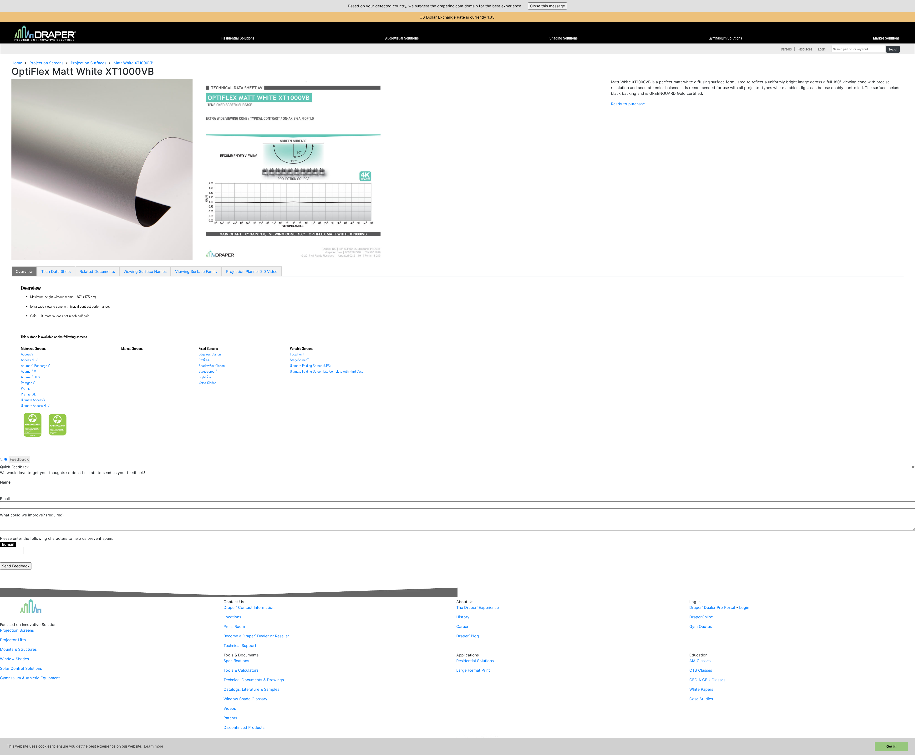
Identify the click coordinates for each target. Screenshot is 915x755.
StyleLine (205, 377)
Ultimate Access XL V (35, 405)
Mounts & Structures (18, 649)
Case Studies (701, 698)
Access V (27, 354)
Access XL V (29, 360)
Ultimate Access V (33, 400)
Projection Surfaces (88, 62)
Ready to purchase (628, 103)
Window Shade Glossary (245, 698)
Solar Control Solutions (21, 668)
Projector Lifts (13, 639)
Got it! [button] (891, 746)
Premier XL (28, 394)
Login (821, 49)
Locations (232, 617)
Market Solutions (886, 38)
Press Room (234, 626)
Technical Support (240, 645)
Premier (26, 388)
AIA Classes (700, 660)
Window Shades (14, 658)
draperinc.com (450, 6)
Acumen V (28, 371)
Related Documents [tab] (97, 271)
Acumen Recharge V (35, 365)
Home (16, 62)
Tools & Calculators (241, 670)
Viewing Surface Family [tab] (196, 271)
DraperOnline (701, 617)
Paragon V (28, 382)
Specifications (236, 660)
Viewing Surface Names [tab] (145, 271)
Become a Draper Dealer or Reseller (256, 636)
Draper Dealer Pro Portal (712, 607)
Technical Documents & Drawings (254, 679)
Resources (805, 49)
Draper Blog (467, 636)
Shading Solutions (563, 38)
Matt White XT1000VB (133, 62)
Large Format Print (473, 670)
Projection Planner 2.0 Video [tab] (252, 271)
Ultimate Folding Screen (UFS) (310, 365)
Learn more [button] (153, 746)
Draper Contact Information (249, 607)
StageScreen (208, 371)
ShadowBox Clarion (212, 365)
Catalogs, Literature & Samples (251, 689)
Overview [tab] (24, 271)
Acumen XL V (30, 377)
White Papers (701, 689)
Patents (230, 717)
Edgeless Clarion (210, 354)
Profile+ (204, 360)
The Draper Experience (477, 607)
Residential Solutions (237, 38)
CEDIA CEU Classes (707, 679)
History (462, 617)
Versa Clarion (207, 382)
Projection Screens (46, 62)
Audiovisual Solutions (402, 38)
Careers (786, 49)
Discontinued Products (244, 727)
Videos (230, 708)
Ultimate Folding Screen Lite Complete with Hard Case (326, 371)
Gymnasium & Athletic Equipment (30, 677)
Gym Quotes (700, 626)
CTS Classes (700, 670)
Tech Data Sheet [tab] (56, 271)
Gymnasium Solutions (725, 38)
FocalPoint (297, 354)
